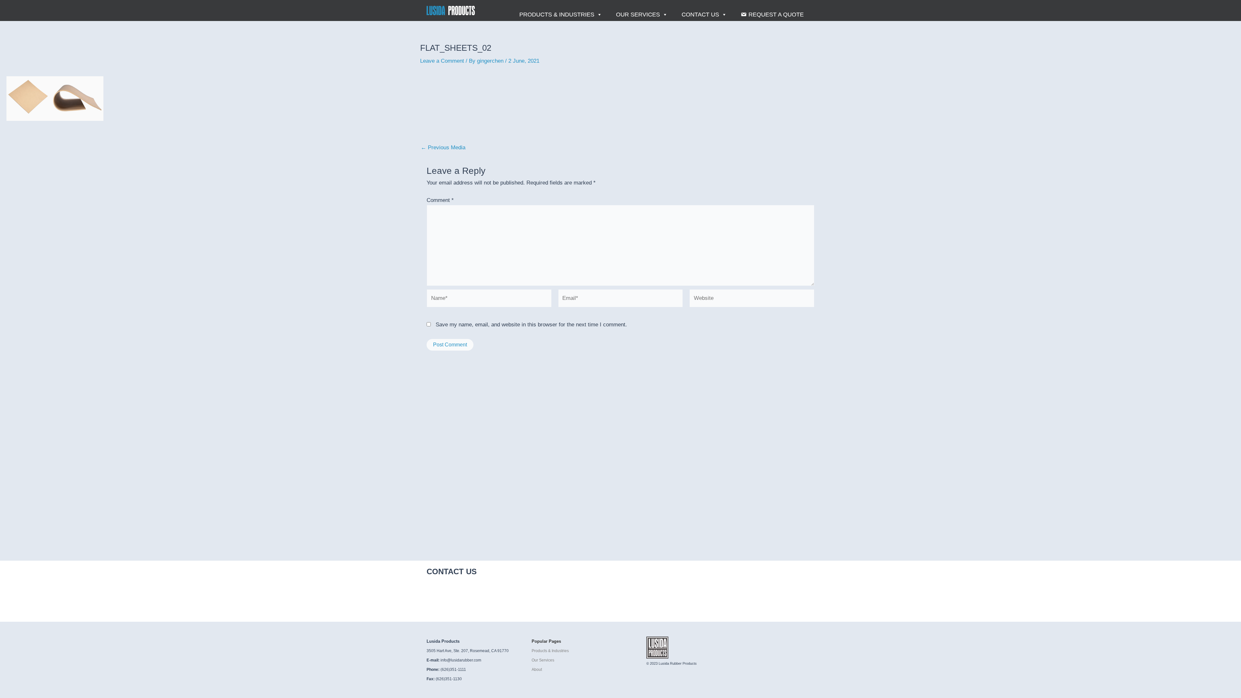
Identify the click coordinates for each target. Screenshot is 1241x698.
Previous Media (443, 147)
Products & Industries (556, 14)
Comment (440, 200)
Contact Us (700, 14)
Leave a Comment (442, 61)
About (537, 669)
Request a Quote (776, 14)
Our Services (638, 14)
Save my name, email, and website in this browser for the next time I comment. (531, 325)
